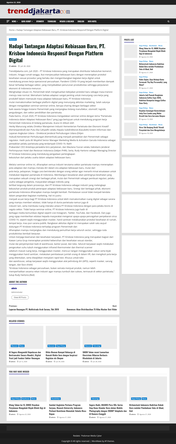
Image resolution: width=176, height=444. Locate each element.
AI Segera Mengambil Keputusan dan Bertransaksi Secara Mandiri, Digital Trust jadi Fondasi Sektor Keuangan (25, 355)
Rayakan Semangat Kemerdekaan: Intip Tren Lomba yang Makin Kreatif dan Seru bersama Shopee (152, 113)
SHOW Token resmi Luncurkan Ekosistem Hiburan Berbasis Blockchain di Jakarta (96, 355)
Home (11, 30)
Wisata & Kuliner (67, 21)
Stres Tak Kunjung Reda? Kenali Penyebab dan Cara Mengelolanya (152, 128)
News (14, 21)
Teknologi (52, 21)
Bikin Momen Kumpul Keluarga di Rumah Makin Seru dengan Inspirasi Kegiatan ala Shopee (61, 355)
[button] (8, 21)
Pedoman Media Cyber (91, 435)
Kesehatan (153, 45)
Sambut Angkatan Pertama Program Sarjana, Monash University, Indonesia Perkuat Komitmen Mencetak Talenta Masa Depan (67, 409)
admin (13, 66)
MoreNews (97, 441)
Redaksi (76, 435)
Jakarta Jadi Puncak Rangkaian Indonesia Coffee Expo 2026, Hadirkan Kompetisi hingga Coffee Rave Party (152, 99)
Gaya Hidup (26, 21)
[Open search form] (168, 21)
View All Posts (20, 297)
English (81, 21)
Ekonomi (13, 39)
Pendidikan (56, 399)
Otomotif (40, 21)
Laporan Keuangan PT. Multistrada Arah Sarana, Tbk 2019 (34, 307)
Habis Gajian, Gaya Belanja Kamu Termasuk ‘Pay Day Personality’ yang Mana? (153, 82)
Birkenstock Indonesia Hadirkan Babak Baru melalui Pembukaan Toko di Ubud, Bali (151, 66)
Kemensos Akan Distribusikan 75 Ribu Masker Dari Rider (92, 307)
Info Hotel (92, 21)
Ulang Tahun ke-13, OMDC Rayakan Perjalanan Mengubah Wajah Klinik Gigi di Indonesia (152, 51)
